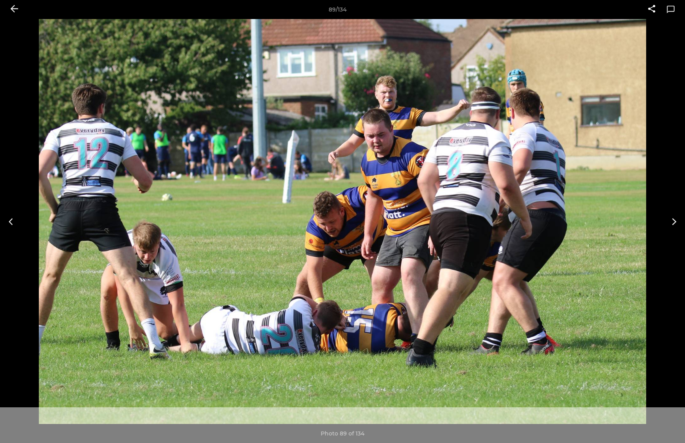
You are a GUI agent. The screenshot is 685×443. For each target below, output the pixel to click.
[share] (651, 9)
